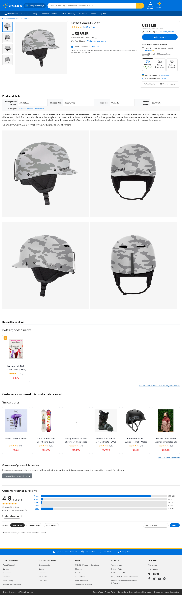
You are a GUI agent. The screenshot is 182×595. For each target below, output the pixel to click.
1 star (37, 509)
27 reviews (90, 27)
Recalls (78, 572)
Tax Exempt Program (83, 584)
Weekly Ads (125, 551)
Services (24, 13)
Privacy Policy (117, 569)
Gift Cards (43, 580)
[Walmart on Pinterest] (164, 579)
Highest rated (34, 525)
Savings (34, 13)
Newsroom (7, 572)
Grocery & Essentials (49, 13)
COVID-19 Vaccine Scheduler (87, 565)
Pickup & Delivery (68, 13)
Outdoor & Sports (15, 18)
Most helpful (51, 525)
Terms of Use (116, 565)
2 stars (36, 505)
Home (4, 18)
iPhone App (152, 565)
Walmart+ (43, 576)
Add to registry (169, 84)
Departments (12, 13)
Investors (6, 576)
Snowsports (28, 18)
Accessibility (80, 576)
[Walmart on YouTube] (159, 579)
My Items (103, 13)
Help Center (90, 551)
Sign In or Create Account (66, 551)
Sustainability (8, 580)
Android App (153, 569)
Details (163, 79)
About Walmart (9, 565)
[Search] (140, 6)
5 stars (36, 496)
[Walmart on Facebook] (149, 579)
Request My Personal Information (124, 576)
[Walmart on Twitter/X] (154, 579)
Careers (93, 13)
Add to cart (160, 37)
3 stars (36, 502)
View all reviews (12, 516)
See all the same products (169, 457)
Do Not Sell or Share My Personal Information (135, 592)
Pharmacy (82, 13)
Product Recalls (81, 580)
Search (174, 525)
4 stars (36, 499)
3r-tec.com (94, 46)
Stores (41, 569)
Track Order (107, 551)
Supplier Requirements (12, 584)
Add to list (151, 84)
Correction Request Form (17, 475)
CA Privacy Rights (118, 572)
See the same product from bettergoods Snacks (159, 385)
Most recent (17, 525)
